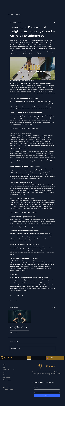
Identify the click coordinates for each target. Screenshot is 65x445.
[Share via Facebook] (10, 295)
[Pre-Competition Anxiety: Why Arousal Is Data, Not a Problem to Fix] (19, 316)
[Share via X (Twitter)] (14, 295)
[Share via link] (22, 295)
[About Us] (14, 369)
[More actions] (54, 23)
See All (53, 307)
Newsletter (7, 377)
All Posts (10, 14)
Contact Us (7, 380)
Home (5, 367)
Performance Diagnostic (9, 375)
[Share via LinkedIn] (18, 295)
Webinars (18, 14)
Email (36, 388)
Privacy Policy (7, 388)
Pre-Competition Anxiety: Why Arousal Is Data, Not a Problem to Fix (19, 327)
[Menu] (29, 358)
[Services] (14, 372)
